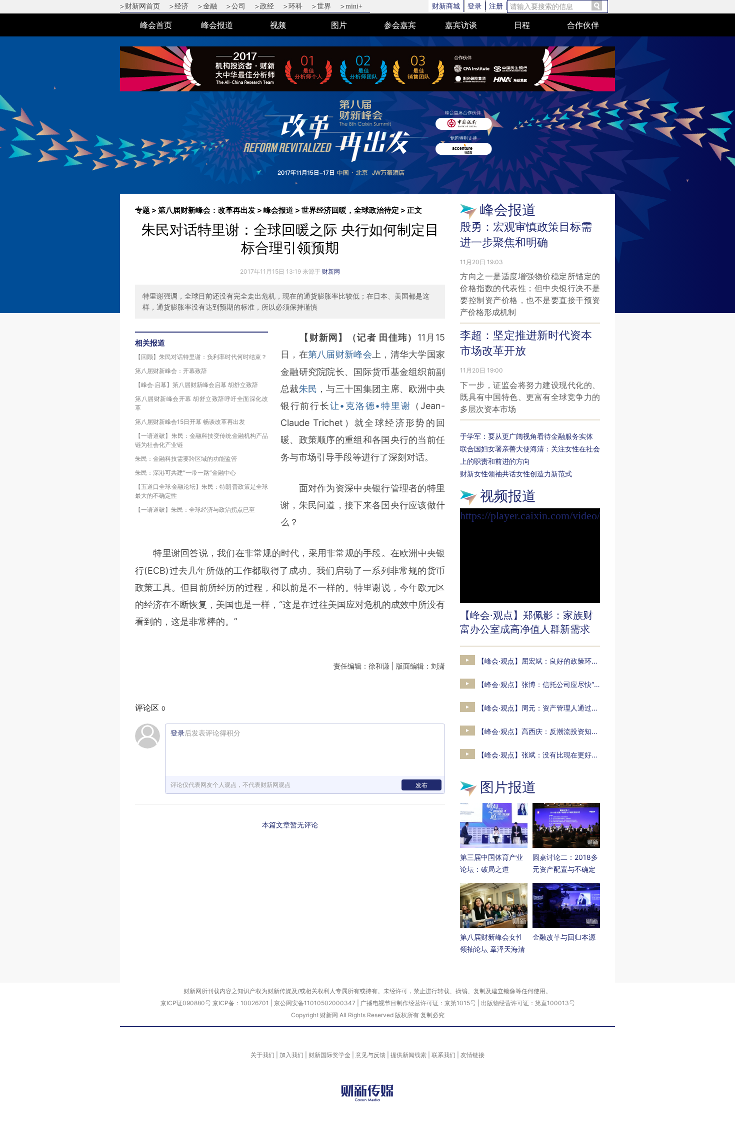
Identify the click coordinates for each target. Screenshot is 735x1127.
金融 (210, 6)
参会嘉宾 (400, 25)
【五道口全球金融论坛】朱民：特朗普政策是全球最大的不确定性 (201, 491)
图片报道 (508, 786)
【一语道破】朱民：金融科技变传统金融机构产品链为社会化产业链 (201, 440)
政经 (267, 6)
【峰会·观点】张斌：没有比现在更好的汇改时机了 (556, 755)
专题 (142, 210)
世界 (324, 6)
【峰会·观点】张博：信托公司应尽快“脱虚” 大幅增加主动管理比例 (580, 684)
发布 (422, 785)
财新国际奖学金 (329, 1055)
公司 (239, 6)
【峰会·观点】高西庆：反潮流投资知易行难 (545, 731)
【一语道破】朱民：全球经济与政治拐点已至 (195, 509)
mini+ (354, 6)
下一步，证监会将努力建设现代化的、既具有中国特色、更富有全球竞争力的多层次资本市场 (530, 397)
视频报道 (508, 495)
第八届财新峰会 (340, 354)
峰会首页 (156, 25)
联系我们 (444, 1055)
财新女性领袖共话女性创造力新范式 (516, 473)
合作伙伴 (583, 25)
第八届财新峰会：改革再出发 (207, 210)
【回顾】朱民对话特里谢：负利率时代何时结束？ (201, 357)
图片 (339, 25)
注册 (496, 5)
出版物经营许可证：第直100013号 (528, 1003)
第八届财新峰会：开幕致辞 (171, 371)
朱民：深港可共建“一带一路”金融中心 (185, 472)
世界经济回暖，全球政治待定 (350, 210)
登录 (475, 5)
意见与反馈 (371, 1055)
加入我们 (292, 1055)
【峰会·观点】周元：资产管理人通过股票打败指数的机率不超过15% (583, 708)
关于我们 (262, 1055)
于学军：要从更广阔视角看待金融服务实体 (526, 436)
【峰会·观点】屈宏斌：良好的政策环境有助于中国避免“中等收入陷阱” (586, 661)
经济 (181, 6)
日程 (522, 25)
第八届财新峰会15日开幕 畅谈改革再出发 (190, 421)
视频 (278, 25)
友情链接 (472, 1055)
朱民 (308, 388)
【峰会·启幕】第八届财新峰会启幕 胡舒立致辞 (196, 384)
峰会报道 (217, 25)
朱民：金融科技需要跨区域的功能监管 (186, 458)
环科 (295, 6)
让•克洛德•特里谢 (370, 405)
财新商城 (446, 5)
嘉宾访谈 (461, 25)
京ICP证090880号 (185, 1003)
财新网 (331, 271)
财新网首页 (142, 6)
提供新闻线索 (408, 1055)
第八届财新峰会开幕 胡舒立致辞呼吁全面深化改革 (201, 403)
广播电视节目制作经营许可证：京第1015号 (418, 1003)
